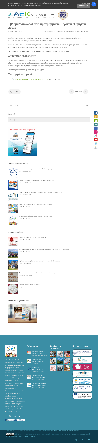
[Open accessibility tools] (93, 4)
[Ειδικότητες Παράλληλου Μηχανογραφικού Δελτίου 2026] (13, 208)
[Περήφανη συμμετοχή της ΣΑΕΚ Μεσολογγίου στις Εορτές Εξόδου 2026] (13, 265)
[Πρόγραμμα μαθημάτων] (96, 116)
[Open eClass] (96, 124)
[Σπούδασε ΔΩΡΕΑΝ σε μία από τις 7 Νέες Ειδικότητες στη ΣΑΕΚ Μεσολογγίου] (29, 353)
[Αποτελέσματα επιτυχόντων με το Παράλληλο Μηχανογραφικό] (13, 173)
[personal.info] (96, 120)
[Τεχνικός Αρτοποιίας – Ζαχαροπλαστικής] (67, 354)
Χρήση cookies (62, 430)
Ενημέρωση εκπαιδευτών (64, 32)
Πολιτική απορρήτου (73, 430)
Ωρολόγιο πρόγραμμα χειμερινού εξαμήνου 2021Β (31, 79)
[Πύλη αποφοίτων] (96, 147)
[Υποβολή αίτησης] (96, 113)
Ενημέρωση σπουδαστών (80, 32)
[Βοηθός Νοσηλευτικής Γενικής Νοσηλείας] (60, 354)
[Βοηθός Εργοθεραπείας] (67, 361)
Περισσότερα (85, 3)
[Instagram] (96, 132)
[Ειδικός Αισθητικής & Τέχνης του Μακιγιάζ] (53, 368)
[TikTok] (96, 136)
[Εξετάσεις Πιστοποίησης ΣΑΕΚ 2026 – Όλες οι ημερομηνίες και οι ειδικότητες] (13, 196)
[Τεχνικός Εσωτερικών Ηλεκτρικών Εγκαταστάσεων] (53, 361)
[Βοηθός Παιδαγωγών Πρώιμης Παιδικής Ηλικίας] (53, 354)
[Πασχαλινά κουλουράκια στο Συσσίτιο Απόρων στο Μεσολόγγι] (13, 277)
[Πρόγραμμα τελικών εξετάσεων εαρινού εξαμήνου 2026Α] (13, 220)
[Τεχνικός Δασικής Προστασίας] (60, 361)
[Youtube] (96, 139)
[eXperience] (96, 143)
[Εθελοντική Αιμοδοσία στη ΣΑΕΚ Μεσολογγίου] (13, 241)
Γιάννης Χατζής (52, 430)
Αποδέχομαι (83, 5)
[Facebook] (96, 128)
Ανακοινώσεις (51, 32)
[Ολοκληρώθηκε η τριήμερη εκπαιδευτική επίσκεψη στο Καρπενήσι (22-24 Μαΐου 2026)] (13, 253)
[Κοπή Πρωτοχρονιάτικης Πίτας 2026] (13, 289)
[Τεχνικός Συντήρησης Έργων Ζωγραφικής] (67, 368)
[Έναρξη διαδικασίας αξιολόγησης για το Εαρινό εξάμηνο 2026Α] (13, 185)
